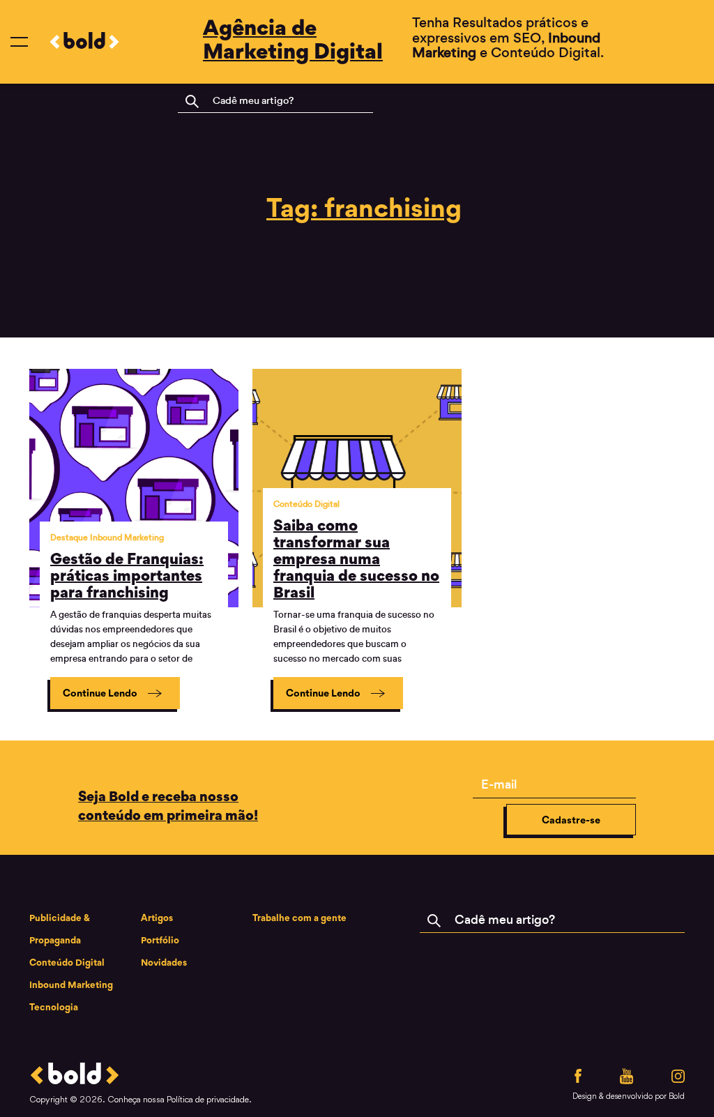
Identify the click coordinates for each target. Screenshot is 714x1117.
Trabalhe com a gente (299, 917)
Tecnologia (53, 1006)
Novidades (164, 962)
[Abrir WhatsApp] (679, 1082)
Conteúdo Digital (67, 962)
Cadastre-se (571, 820)
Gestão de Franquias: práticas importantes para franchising (127, 575)
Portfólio (160, 939)
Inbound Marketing (71, 984)
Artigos (157, 917)
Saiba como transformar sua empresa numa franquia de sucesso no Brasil (356, 558)
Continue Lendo (101, 693)
